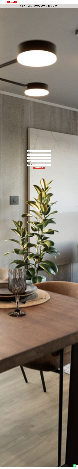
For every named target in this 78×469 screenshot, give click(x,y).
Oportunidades (53, 1)
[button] (74, 465)
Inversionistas (43, 1)
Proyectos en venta (33, 1)
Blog (60, 1)
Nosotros (24, 1)
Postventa (67, 1)
